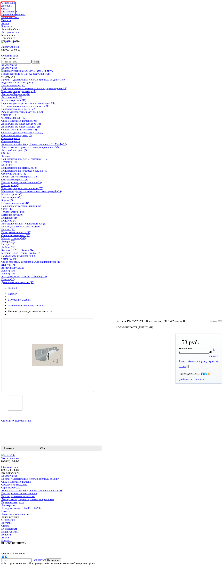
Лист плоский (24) (11, 97)
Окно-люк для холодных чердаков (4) (22, 132)
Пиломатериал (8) (11, 197)
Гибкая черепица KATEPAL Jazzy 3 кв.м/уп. (25, 73)
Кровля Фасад (9, 65)
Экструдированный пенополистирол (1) (23, 223)
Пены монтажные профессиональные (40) (24, 170)
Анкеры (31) (8, 241)
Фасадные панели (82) (13, 117)
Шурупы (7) (8, 264)
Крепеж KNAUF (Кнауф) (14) (17, 250)
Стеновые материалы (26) (15, 235)
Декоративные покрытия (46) (17, 282)
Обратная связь (9, 55)
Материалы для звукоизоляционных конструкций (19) (31, 191)
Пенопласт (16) (9, 217)
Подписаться (39, 559)
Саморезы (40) (9, 258)
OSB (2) (5, 153)
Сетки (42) (7, 208)
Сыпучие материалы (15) (15, 179)
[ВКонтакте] (202, 374)
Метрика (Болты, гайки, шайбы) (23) (21, 253)
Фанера (5, 156)
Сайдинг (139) (9, 114)
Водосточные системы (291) (17, 82)
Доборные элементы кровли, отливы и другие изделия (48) (34, 88)
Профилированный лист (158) (18, 109)
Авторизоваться (10, 32)
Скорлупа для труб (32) (14, 173)
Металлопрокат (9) (11, 194)
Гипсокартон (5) (10, 185)
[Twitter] (205, 374)
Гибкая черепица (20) (13, 85)
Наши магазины (10, 17)
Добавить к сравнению (192, 379)
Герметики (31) (9, 161)
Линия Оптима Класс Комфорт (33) (21, 123)
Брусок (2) (7, 200)
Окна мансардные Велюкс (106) (19, 120)
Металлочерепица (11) (13, 100)
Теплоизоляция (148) (12, 211)
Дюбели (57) (8, 247)
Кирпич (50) (8, 229)
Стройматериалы (10, 138)
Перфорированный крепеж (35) (18, 256)
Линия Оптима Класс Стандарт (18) (21, 126)
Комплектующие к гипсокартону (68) (22, 188)
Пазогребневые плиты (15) (16, 232)
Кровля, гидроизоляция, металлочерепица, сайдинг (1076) (33, 79)
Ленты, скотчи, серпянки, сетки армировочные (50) (30, 147)
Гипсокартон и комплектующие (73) (21, 182)
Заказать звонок (10, 46)
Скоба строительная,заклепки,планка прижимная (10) (31, 261)
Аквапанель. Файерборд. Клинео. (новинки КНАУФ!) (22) (34, 144)
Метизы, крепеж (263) (13, 238)
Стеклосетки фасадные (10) (16, 135)
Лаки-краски (8, 270)
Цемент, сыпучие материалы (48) (19, 176)
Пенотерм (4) (8, 220)
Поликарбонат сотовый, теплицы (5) (21, 206)
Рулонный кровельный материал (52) (22, 112)
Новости (6, 20)
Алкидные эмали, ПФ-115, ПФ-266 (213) (24, 276)
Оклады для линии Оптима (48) (19, 129)
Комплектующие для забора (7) (18, 91)
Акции (5, 23)
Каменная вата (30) (12, 214)
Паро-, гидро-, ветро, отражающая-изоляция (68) (28, 103)
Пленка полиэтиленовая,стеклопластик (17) (25, 106)
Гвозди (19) (7, 244)
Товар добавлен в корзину (193, 361)
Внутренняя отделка (12, 267)
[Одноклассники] (209, 374)
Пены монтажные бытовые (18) (19, 167)
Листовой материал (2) (14, 150)
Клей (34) (6, 164)
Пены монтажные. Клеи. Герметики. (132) (24, 159)
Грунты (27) (8, 279)
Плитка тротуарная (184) (15, 203)
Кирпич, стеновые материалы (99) (20, 226)
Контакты (6, 26)
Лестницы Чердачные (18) (15, 94)
